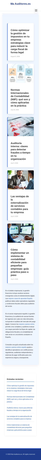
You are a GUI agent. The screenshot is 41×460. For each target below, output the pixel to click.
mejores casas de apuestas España (20, 298)
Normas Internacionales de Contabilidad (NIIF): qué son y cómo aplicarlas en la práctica (20, 399)
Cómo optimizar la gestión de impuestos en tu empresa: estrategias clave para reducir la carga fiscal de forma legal (20, 388)
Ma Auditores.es (20, 3)
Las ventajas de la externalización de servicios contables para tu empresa (19, 418)
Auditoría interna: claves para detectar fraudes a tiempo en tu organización (19, 409)
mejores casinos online (26, 324)
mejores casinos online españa (15, 347)
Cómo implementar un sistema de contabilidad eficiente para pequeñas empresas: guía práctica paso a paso (20, 262)
